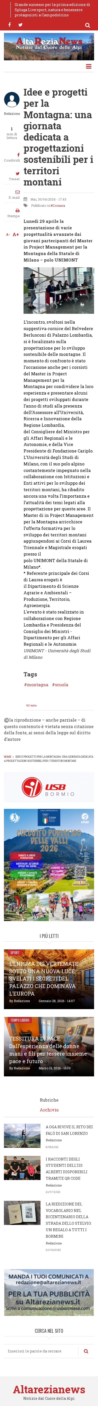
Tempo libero (19, 1020)
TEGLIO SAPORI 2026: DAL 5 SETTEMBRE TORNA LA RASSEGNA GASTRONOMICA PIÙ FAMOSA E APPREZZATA (52, 9)
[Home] (49, 43)
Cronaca (59, 205)
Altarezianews (49, 1389)
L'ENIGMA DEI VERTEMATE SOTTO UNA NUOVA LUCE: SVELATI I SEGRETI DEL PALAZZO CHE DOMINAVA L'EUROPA (43, 978)
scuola (61, 684)
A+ (16, 234)
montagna (37, 684)
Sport (15, 952)
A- (8, 234)
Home (7, 756)
